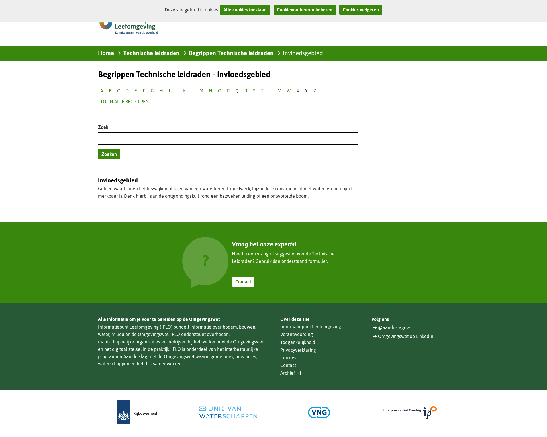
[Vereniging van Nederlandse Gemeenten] (319, 412)
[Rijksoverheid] (137, 412)
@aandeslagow (394, 327)
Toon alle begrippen (124, 101)
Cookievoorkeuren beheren (304, 9)
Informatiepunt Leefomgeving (310, 326)
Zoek (103, 127)
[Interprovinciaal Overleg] (410, 412)
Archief (290, 373)
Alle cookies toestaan (245, 9)
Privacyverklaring (298, 350)
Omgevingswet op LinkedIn (405, 336)
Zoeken (109, 154)
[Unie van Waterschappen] (228, 412)
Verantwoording (296, 334)
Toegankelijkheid (297, 342)
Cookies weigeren (361, 9)
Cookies (288, 357)
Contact (243, 281)
